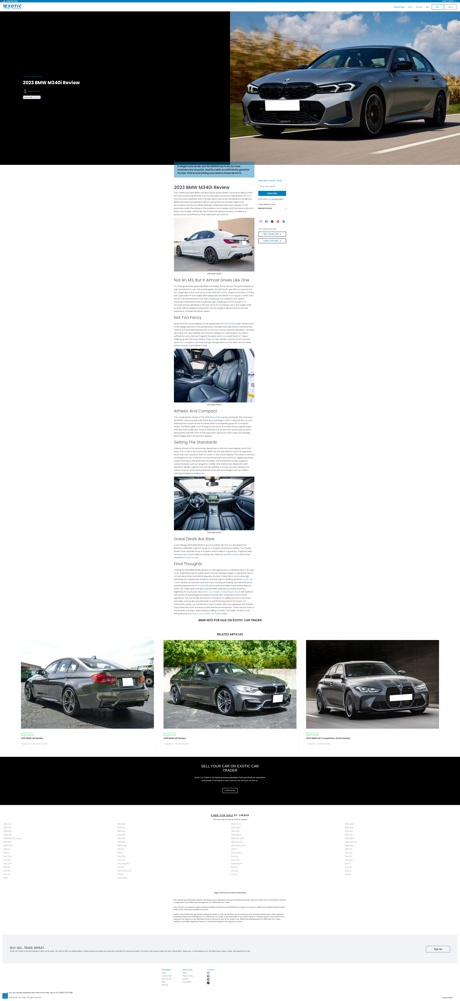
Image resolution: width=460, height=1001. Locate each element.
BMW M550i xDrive (238, 845)
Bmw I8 (348, 863)
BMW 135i (7, 824)
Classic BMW (122, 878)
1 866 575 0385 (12, 1)
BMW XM (348, 849)
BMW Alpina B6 (237, 842)
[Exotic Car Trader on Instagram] (260, 221)
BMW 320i (7, 827)
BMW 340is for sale (189, 557)
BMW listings (233, 554)
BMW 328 (7, 831)
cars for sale (222, 815)
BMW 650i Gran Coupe (12, 838)
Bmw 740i (121, 860)
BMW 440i (7, 835)
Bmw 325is (8, 856)
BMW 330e (235, 831)
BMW (6, 878)
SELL (438, 7)
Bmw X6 (7, 874)
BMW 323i (121, 827)
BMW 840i (7, 842)
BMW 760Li (121, 838)
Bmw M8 (234, 870)
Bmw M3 (120, 867)
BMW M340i (222, 292)
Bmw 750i (7, 863)
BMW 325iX (349, 827)
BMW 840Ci (349, 838)
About (410, 7)
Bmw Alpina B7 (236, 863)
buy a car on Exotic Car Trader (206, 613)
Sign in (450, 7)
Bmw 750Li (349, 860)
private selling (203, 585)
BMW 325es (235, 827)
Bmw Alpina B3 (123, 863)
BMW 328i (121, 831)
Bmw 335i (235, 856)
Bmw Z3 (120, 874)
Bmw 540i (7, 860)
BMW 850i (121, 842)
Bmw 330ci (121, 856)
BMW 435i (349, 831)
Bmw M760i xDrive (124, 870)
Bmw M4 (234, 867)
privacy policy (277, 199)
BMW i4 (6, 853)
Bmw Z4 (234, 874)
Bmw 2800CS (236, 853)
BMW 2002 (121, 824)
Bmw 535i (348, 856)
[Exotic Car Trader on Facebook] (266, 221)
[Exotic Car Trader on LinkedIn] (283, 221)
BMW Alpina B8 (351, 842)
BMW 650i (349, 835)
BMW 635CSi (236, 835)
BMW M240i (8, 845)
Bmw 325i (348, 853)
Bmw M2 (7, 867)
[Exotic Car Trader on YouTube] (278, 221)
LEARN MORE (230, 790)
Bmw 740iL (235, 860)
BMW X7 (234, 849)
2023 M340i (229, 323)
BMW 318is (349, 824)
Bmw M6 (7, 870)
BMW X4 (120, 849)
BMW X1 (7, 849)
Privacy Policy (447, 997)
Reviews (419, 7)
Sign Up (438, 949)
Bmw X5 (348, 870)
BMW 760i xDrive (237, 838)
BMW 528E (121, 835)
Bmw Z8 (348, 874)
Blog (427, 7)
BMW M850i (349, 845)
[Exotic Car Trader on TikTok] (272, 221)
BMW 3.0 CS (236, 824)
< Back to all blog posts (32, 76)
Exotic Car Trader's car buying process (220, 591)
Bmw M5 (348, 867)
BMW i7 (120, 853)
